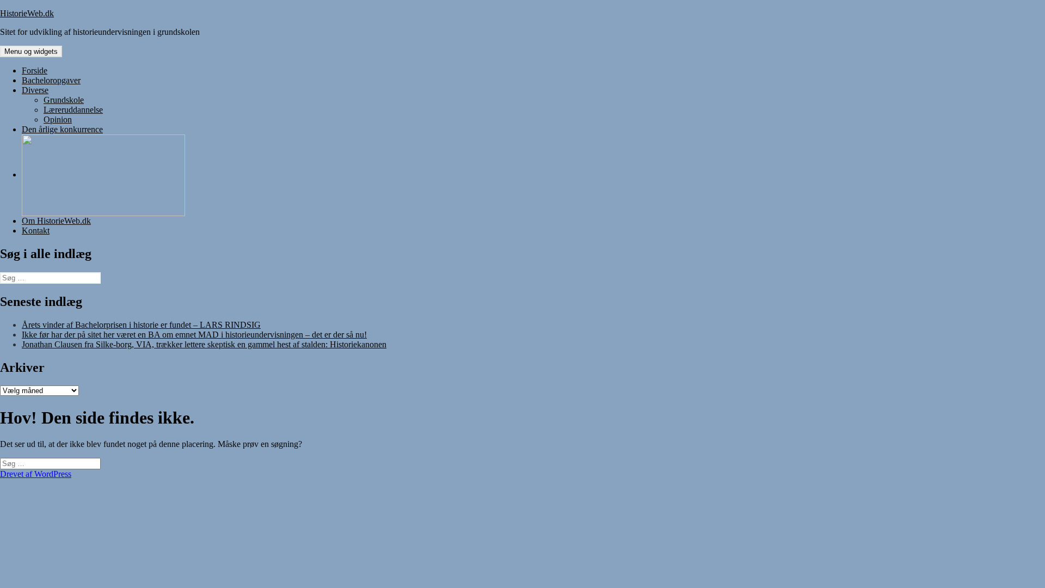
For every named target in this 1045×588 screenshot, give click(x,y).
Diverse (35, 90)
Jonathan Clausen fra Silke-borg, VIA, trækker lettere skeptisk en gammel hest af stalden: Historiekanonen (204, 344)
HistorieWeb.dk (27, 13)
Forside (34, 70)
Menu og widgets (31, 51)
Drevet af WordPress (35, 474)
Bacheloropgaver (51, 80)
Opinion (58, 119)
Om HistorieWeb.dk (56, 220)
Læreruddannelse (73, 109)
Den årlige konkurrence (62, 129)
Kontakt (36, 230)
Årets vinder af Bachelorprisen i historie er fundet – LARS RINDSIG (141, 324)
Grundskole (64, 100)
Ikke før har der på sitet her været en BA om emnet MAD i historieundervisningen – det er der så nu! (194, 334)
